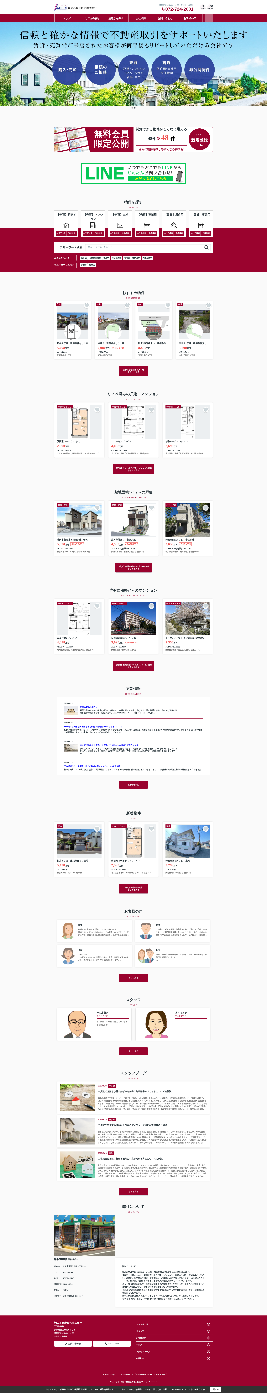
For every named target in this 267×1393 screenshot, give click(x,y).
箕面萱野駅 (116, 258)
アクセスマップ (143, 1352)
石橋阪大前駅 (95, 258)
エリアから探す (91, 18)
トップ (67, 18)
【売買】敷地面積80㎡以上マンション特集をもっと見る (133, 666)
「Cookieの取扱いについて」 (180, 1389)
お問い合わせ (165, 18)
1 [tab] (132, 108)
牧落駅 (84, 258)
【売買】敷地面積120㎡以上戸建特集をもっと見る (134, 567)
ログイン (203, 8)
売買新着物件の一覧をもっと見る (133, 889)
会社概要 (141, 18)
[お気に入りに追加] (87, 305)
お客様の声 (190, 18)
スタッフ (140, 1331)
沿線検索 (71, 233)
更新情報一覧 (133, 785)
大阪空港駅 (147, 258)
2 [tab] (135, 108)
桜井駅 (106, 258)
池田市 (92, 265)
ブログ (139, 1345)
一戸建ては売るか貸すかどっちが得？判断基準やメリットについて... (94, 727)
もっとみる (133, 978)
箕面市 (84, 265)
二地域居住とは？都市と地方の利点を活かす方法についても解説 (92, 766)
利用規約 (126, 1374)
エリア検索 (60, 233)
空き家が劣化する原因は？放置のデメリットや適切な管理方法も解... (110, 745)
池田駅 (127, 258)
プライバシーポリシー (143, 1374)
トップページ (142, 1324)
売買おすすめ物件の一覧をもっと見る (133, 371)
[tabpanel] (133, 64)
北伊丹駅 (136, 258)
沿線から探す (115, 18)
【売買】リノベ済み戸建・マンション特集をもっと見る (133, 469)
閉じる (216, 1389)
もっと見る (133, 1051)
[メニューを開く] (208, 18)
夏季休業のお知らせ (88, 707)
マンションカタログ (110, 1374)
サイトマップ (161, 1374)
